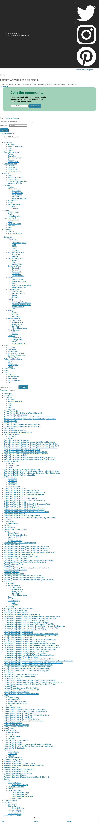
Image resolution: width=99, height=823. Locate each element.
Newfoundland (17, 195)
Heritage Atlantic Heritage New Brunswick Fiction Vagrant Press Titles (29, 624)
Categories (8, 237)
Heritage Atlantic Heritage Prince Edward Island (21, 657)
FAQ (9, 382)
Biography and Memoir (12, 152)
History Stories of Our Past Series (16, 727)
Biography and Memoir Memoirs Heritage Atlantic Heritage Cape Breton (29, 458)
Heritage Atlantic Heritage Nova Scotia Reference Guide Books (26, 651)
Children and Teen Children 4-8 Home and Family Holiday (24, 510)
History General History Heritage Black (18, 717)
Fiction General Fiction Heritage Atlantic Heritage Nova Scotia (26, 550)
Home (2, 821)
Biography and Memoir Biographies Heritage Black (22, 450)
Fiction (6, 173)
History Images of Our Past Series (16, 725)
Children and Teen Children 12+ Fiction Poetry (20, 498)
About (6, 345)
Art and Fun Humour (11, 423)
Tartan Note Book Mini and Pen (23, 796)
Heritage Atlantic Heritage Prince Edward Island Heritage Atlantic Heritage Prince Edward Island (38, 661)
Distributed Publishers (16, 353)
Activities (11, 144)
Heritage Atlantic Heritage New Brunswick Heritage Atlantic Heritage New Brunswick (34, 626)
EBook (10, 781)
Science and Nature (15, 233)
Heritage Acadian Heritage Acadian (16, 612)
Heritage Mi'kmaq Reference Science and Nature (21, 694)
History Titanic (9, 729)
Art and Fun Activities (11, 411)
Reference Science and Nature (15, 775)
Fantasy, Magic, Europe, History (15, 529)
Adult (13, 206)
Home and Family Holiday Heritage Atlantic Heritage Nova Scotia (27, 744)
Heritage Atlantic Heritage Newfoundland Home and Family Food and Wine (30, 636)
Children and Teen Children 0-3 (15, 488)
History (6, 210)
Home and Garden (14, 224)
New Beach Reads (14, 814)
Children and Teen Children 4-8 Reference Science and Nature (26, 512)
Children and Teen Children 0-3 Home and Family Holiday (24, 492)
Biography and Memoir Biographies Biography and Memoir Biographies (29, 442)
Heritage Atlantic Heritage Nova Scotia (18, 638)
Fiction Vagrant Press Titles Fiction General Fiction (22, 576)
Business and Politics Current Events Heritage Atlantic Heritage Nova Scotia (31, 471)
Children (15, 208)
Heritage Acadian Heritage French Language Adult (22, 614)
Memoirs (15, 256)
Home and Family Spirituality (14, 748)
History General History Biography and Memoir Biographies (25, 711)
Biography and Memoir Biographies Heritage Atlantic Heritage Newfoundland (31, 446)
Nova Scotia (16, 197)
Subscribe (35, 106)
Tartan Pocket (17, 798)
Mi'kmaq (11, 607)
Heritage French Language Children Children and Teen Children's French (30, 684)
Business (11, 160)
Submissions (12, 378)
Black (10, 597)
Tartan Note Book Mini (20, 794)
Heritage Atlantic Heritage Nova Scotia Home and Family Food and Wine (30, 649)
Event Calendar (9, 369)
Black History (12, 200)
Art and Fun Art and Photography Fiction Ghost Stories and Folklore (28, 417)
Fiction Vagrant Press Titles (14, 574)
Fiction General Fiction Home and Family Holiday (21, 556)
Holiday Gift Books (14, 783)
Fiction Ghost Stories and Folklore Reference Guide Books (25, 562)
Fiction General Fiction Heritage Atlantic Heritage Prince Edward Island (29, 552)
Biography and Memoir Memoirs (15, 456)
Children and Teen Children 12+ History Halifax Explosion (24, 500)
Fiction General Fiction (12, 545)
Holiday (10, 222)
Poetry (10, 175)
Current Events (13, 162)
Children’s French (14, 171)
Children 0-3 (12, 166)
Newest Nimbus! (17, 812)
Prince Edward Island (19, 199)
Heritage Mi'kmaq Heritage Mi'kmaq (16, 692)
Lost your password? (7, 133)
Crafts (10, 148)
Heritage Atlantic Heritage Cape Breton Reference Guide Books (27, 620)
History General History (12, 707)
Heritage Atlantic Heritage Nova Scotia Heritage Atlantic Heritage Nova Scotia (32, 647)
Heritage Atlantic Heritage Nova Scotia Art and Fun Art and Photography (30, 640)
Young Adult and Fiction (12, 816)
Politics (10, 154)
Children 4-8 (12, 168)
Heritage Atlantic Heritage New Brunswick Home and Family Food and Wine (31, 628)
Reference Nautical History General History (19, 769)
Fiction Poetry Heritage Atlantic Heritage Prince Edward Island (26, 568)
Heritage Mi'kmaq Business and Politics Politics (21, 688)
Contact (6, 373)
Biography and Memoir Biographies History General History (25, 452)
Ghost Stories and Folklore (17, 181)
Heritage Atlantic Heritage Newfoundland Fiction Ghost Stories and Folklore (31, 634)
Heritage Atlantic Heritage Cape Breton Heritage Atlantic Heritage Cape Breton (32, 616)
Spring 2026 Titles (10, 800)
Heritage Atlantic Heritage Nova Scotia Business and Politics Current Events (31, 645)
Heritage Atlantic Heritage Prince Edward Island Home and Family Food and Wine (33, 663)
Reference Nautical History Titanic (16, 771)
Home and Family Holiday (13, 742)
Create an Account (12, 118)
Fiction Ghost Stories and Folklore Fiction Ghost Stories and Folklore (29, 560)
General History (13, 212)
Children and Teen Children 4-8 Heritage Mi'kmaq (21, 506)
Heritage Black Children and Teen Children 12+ (21, 674)
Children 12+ (12, 169)
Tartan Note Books (14, 791)
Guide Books (16, 338)
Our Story (11, 347)
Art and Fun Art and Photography (15, 415)
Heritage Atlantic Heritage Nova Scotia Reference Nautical (25, 653)
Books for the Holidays (20, 785)
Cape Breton (16, 191)
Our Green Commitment (16, 355)
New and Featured (14, 810)
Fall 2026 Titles (9, 527)
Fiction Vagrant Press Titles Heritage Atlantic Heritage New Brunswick (29, 579)
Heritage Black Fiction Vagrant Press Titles (19, 676)
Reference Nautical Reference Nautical (18, 773)
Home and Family (10, 218)
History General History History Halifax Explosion (22, 719)
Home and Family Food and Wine (16, 740)
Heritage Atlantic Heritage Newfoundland (18, 632)
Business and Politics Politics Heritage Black (20, 475)
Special (6, 779)
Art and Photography (15, 146)
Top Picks (7, 802)
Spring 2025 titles (18, 808)
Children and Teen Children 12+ (15, 496)
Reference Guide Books (12, 761)
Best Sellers (12, 804)
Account (68, 821)
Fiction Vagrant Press (11, 572)
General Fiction (13, 179)
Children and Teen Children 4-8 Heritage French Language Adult (27, 504)
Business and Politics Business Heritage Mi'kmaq (22, 469)
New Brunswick (17, 193)
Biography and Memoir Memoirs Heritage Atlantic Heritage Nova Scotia (29, 459)
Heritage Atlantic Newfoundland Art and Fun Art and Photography (27, 669)
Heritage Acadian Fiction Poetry (15, 610)
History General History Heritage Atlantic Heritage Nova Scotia (26, 715)
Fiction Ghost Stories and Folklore (16, 558)
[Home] (2, 818)
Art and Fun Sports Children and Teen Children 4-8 (22, 425)
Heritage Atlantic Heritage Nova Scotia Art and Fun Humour (25, 641)
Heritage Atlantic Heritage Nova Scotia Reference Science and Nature (29, 655)
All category (8, 394)
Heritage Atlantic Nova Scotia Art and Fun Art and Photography (26, 670)
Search (23, 387)
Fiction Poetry (9, 566)
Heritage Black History (12, 678)
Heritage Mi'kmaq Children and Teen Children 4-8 (21, 690)
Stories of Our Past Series (21, 305)
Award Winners (9, 428)
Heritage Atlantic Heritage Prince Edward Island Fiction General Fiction (29, 659)
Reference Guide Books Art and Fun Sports (19, 763)
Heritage (7, 185)
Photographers (13, 365)
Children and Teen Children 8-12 (15, 514)
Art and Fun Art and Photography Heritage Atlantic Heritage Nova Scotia (30, 419)
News (6, 371)
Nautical (11, 231)
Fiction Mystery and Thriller (14, 564)
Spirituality (11, 226)
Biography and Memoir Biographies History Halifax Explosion (26, 454)
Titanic (10, 214)
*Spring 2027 (8, 396)
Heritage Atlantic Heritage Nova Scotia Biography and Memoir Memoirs (29, 643)
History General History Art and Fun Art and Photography (24, 709)
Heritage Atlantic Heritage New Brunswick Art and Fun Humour (26, 622)
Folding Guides (17, 340)
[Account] (67, 818)
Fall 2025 (7, 525)
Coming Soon (9, 521)
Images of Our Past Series (21, 303)
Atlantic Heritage (14, 189)
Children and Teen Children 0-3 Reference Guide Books (24, 494)
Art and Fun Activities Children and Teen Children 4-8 (23, 413)
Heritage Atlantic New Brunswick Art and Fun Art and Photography (27, 667)
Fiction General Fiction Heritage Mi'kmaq (18, 554)
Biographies (12, 156)
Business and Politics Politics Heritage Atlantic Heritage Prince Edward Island (32, 473)
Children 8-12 (16, 272)
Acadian (11, 187)
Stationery (15, 251)
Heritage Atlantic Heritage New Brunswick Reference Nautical (26, 630)
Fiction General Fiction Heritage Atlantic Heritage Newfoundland (27, 549)
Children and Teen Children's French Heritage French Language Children (30, 518)
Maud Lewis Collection (16, 787)
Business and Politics (15, 158)
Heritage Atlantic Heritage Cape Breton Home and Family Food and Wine (30, 618)
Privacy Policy (13, 357)
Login (4, 130)
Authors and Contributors (13, 359)
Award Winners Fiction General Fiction (18, 432)
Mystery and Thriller (15, 183)
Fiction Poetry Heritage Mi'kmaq (15, 570)
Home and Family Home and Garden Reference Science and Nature (28, 746)
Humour (10, 150)
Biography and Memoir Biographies (16, 440)
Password (4, 125)
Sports (10, 228)
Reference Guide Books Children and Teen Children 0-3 (24, 765)
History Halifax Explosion (13, 723)
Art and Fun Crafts (10, 421)
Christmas (7, 519)
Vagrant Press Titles (15, 177)
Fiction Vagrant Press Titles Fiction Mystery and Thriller (24, 578)
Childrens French (14, 487)
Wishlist (36, 821)
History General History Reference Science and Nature (24, 721)
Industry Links (13, 351)
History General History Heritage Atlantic (18, 713)
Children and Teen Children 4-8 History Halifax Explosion (24, 508)
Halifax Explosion (14, 216)
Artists (10, 363)
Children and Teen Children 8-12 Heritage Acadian (22, 516)
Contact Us (12, 374)
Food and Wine (13, 220)
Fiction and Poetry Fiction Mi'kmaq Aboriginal (20, 543)
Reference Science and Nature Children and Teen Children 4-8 (26, 777)
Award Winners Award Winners (15, 430)
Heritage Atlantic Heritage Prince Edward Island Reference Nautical (28, 665)
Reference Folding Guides (13, 760)
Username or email (7, 122)
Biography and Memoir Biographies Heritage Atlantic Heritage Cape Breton (31, 444)
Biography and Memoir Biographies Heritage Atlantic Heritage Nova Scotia (30, 448)
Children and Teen (10, 164)
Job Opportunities (14, 380)
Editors (10, 367)
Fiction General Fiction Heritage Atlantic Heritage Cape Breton (26, 547)
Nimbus (10, 789)
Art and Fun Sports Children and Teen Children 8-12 (22, 427)
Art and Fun (8, 142)
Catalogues (12, 349)
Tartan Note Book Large (20, 792)
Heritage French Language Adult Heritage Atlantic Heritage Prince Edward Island (33, 682)
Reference (7, 230)
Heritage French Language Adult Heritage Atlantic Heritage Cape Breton (29, 680)
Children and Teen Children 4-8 (15, 502)
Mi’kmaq (11, 202)
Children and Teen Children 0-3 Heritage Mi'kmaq (21, 490)
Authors (10, 361)
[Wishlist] (34, 818)
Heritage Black (9, 672)
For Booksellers (13, 376)
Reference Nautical (11, 767)
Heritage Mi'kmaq (10, 686)
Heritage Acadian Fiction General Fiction (18, 609)
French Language (14, 204)
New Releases (13, 523)
